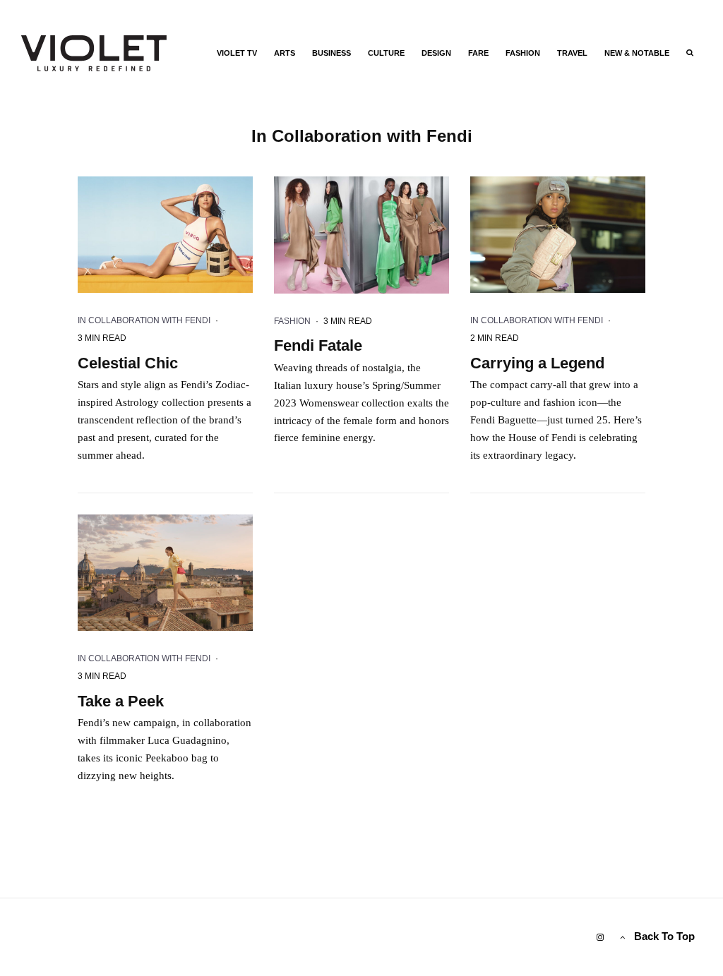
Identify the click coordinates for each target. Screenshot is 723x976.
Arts (284, 53)
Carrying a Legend (537, 363)
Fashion (523, 53)
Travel (572, 53)
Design (436, 53)
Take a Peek (121, 701)
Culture (386, 53)
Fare (478, 53)
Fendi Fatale (318, 345)
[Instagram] (600, 937)
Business (331, 53)
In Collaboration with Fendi (144, 320)
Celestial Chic (128, 363)
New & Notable (636, 53)
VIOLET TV (237, 53)
